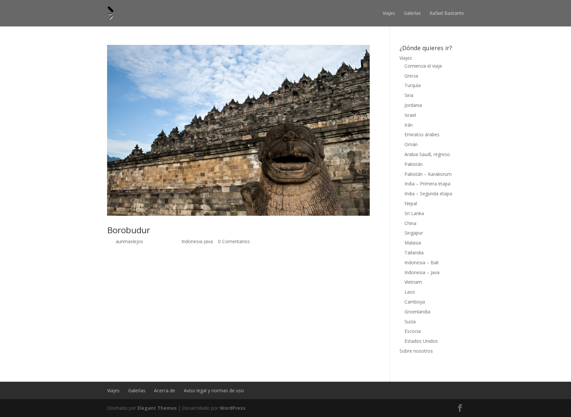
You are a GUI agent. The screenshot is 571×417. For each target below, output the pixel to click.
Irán (408, 125)
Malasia (412, 243)
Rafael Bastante (447, 13)
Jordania (413, 105)
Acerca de (164, 390)
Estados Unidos (421, 341)
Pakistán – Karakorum (428, 174)
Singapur (413, 233)
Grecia (411, 76)
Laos (409, 292)
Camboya (414, 302)
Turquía (412, 85)
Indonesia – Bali (421, 262)
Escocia (412, 331)
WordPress (233, 408)
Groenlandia (417, 311)
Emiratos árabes (421, 134)
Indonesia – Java (421, 272)
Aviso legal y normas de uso (214, 390)
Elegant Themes (157, 408)
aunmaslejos (129, 241)
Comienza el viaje (423, 66)
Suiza (410, 321)
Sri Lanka (414, 213)
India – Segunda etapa (428, 193)
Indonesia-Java (197, 241)
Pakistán (413, 164)
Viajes (389, 13)
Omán (411, 144)
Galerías (412, 13)
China (410, 223)
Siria (408, 95)
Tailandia (414, 252)
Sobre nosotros (416, 351)
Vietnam (413, 282)
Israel (410, 115)
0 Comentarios (234, 241)
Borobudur (128, 230)
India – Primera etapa (427, 183)
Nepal (410, 203)
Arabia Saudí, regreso (427, 154)
